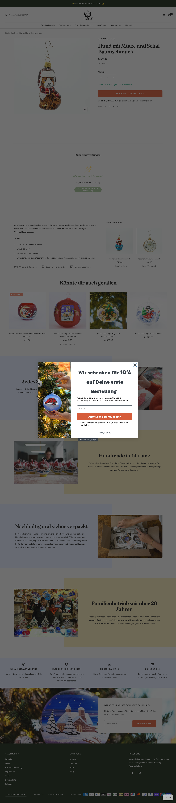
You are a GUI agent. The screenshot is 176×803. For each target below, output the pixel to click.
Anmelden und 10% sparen (104, 417)
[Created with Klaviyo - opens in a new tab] (88, 439)
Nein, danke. (105, 432)
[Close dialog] (135, 365)
